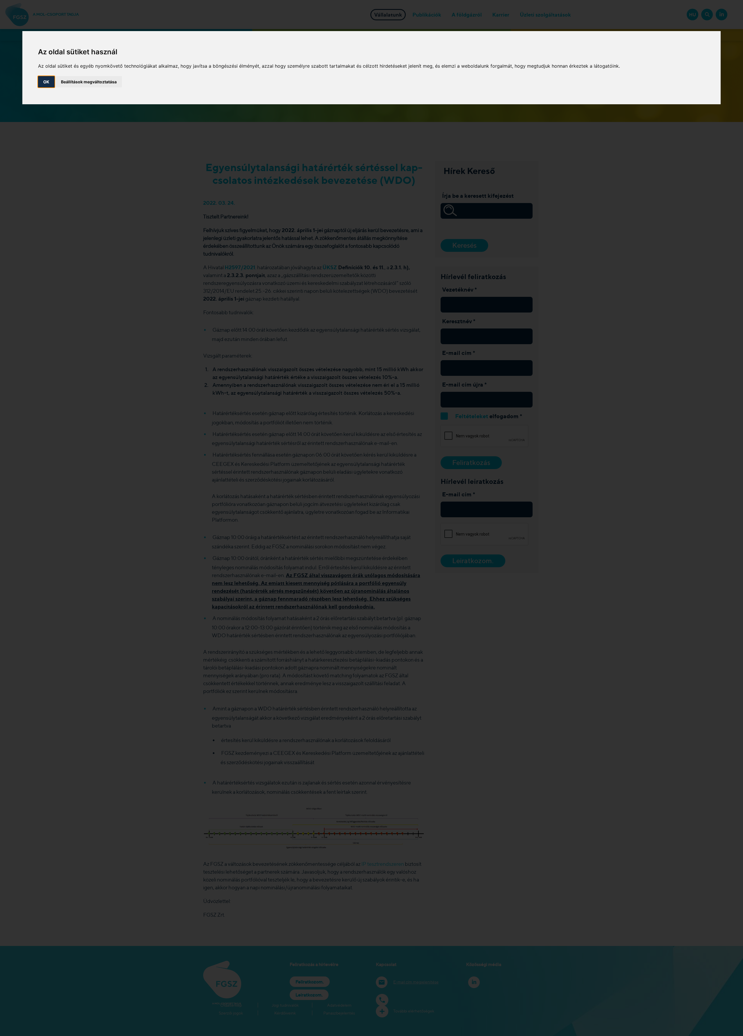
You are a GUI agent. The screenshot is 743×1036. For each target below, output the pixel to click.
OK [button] (46, 81)
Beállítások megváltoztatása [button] (89, 81)
